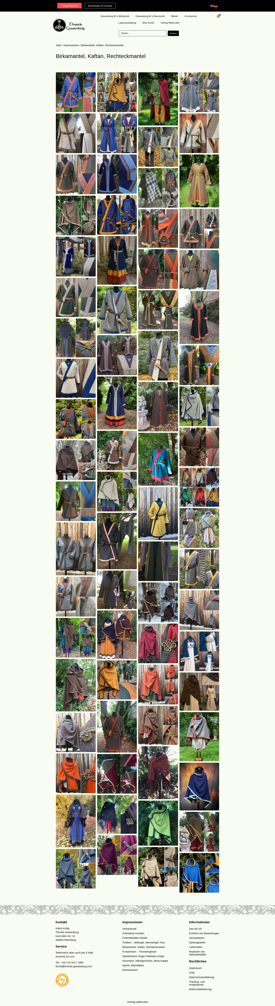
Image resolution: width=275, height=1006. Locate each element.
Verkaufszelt (129, 928)
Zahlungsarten (197, 942)
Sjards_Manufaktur (133, 965)
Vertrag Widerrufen (170, 23)
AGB (192, 972)
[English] (212, 5)
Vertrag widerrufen (137, 1002)
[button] (6, 999)
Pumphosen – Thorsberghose (139, 951)
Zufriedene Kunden (133, 933)
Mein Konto (148, 23)
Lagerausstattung (127, 23)
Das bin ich (195, 928)
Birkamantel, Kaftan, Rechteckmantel (143, 947)
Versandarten (196, 938)
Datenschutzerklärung (201, 977)
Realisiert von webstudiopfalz (197, 953)
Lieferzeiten (195, 947)
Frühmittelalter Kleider (135, 938)
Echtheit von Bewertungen (204, 933)
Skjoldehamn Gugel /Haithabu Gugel (143, 956)
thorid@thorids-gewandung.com (74, 966)
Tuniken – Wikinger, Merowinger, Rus (143, 942)
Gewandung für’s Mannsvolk (150, 16)
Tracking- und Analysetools (197, 983)
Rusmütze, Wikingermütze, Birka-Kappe (145, 960)
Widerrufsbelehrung (200, 989)
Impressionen (71, 45)
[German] (216, 5)
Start (58, 45)
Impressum (195, 968)
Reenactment (130, 970)
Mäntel (174, 16)
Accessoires (190, 16)
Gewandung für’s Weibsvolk (115, 16)
